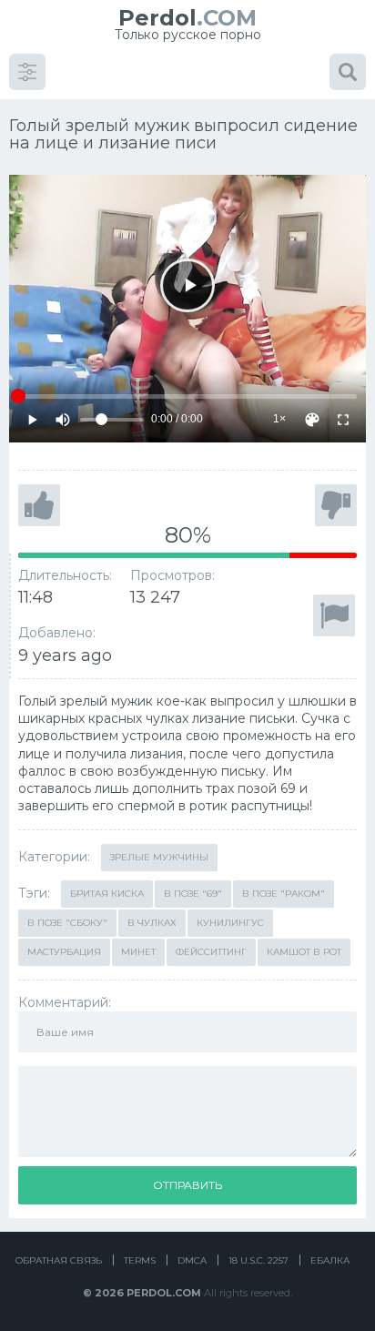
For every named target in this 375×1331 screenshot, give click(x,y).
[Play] (187, 285)
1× (279, 418)
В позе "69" (193, 893)
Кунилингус (230, 923)
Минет (138, 952)
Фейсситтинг (211, 952)
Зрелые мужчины (159, 857)
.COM (187, 17)
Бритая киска (107, 893)
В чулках (152, 923)
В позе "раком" (283, 893)
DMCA (192, 1260)
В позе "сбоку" (67, 923)
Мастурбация (64, 952)
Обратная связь (58, 1260)
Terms (140, 1260)
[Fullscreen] (343, 419)
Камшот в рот (304, 952)
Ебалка (330, 1260)
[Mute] (62, 419)
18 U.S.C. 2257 (258, 1260)
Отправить (187, 1185)
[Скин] (312, 419)
